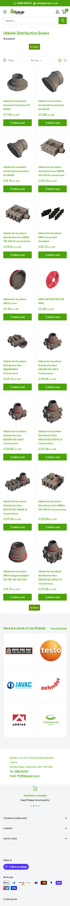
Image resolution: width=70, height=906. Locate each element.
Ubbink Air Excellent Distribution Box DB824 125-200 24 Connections (52, 505)
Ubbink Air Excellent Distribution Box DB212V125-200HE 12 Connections (15, 507)
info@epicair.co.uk (47, 3)
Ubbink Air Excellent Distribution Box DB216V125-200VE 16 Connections (50, 577)
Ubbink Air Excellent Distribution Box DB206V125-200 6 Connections (49, 367)
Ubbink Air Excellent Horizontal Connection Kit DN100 (16, 171)
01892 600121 (24, 3)
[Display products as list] (65, 60)
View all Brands (58, 628)
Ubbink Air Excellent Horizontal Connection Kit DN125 (51, 105)
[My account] (57, 11)
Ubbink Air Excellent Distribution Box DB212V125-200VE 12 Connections (50, 437)
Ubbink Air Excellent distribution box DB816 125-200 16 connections (16, 237)
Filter (11, 60)
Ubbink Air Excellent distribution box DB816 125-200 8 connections (51, 171)
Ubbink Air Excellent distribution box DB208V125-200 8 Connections (14, 437)
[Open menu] (5, 12)
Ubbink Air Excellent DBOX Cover (14, 301)
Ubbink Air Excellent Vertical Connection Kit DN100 (16, 105)
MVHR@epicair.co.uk (28, 775)
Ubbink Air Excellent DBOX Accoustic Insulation (49, 237)
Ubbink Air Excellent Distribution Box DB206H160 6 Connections (14, 367)
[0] (64, 12)
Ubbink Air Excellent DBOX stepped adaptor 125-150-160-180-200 (16, 575)
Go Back (34, 46)
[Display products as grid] (59, 60)
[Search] (63, 20)
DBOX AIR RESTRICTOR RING (51, 301)
